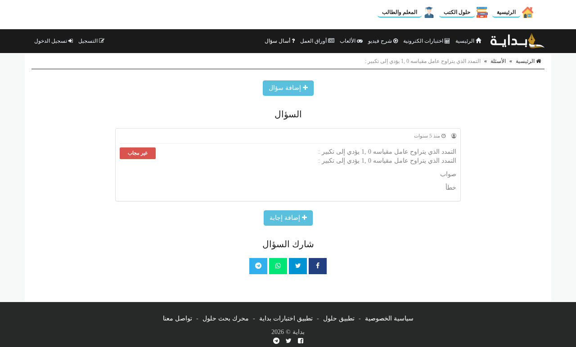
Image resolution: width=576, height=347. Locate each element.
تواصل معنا (177, 318)
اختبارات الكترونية (424, 41)
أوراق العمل (314, 41)
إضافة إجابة (286, 217)
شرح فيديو (380, 41)
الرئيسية (506, 12)
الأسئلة (498, 61)
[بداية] (517, 41)
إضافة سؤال (286, 88)
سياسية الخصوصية (389, 318)
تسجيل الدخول (51, 41)
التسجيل (88, 41)
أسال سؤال (278, 41)
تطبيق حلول (339, 318)
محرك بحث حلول (225, 318)
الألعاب (348, 41)
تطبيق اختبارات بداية (286, 318)
